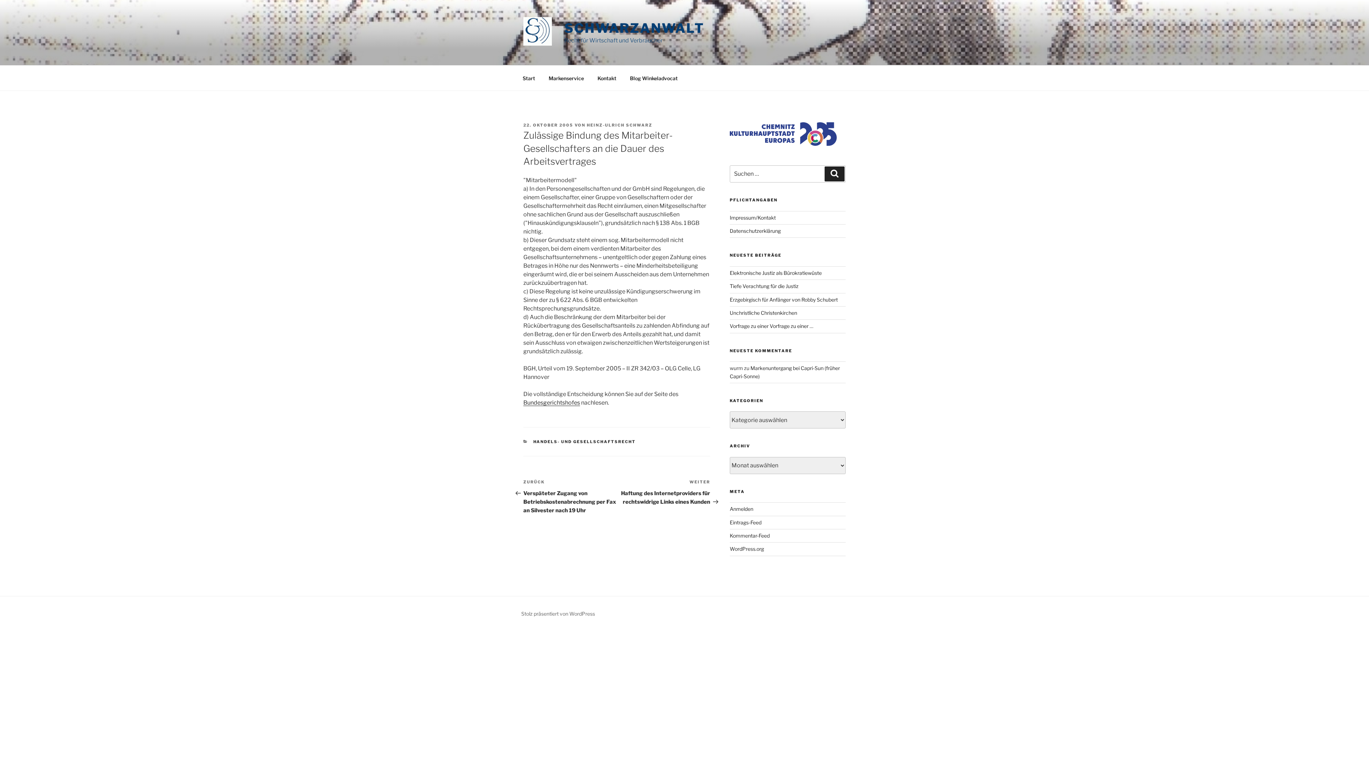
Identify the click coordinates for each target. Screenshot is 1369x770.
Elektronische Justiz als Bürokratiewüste (776, 273)
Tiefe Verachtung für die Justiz (764, 286)
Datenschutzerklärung (755, 231)
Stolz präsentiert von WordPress (558, 614)
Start (529, 78)
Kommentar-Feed (750, 536)
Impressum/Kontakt (753, 218)
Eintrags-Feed (746, 522)
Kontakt (607, 78)
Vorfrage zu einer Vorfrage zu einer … (771, 326)
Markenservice (566, 78)
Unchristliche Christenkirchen (763, 313)
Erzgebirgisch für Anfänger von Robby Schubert (784, 300)
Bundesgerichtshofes (551, 402)
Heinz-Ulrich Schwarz (619, 125)
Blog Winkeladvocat (654, 78)
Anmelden (741, 509)
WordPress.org (747, 549)
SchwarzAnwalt (634, 28)
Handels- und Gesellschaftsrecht (584, 441)
